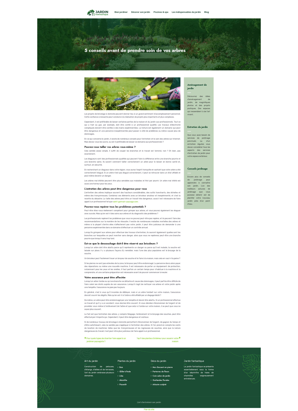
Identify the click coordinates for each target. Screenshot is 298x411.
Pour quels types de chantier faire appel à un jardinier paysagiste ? (106, 339)
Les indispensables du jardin (186, 12)
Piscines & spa (161, 12)
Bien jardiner (121, 12)
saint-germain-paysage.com (125, 202)
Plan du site (149, 409)
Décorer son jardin (140, 12)
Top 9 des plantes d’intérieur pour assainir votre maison (157, 339)
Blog (206, 12)
